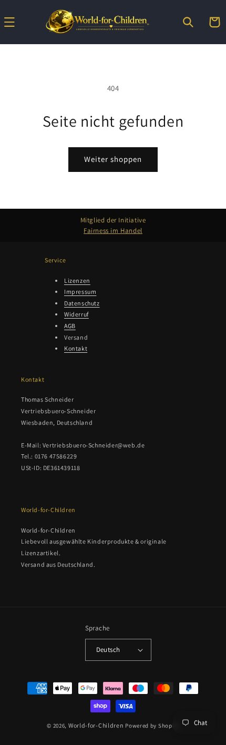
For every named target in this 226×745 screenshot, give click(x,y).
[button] (188, 22)
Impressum (80, 291)
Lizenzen (77, 280)
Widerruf (76, 314)
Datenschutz (82, 303)
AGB (70, 326)
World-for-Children (96, 725)
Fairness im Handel (113, 230)
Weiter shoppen (113, 159)
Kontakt (75, 348)
